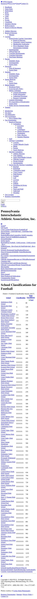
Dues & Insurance (15, 68)
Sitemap (19, 594)
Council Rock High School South (7, 478)
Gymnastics (29, 235)
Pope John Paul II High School (6, 336)
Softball (15, 183)
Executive (20, 126)
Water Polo (28, 231)
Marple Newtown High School (6, 388)
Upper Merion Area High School (7, 417)
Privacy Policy (27, 594)
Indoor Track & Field (8, 237)
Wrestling (16, 193)
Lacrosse (16, 180)
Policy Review (22, 135)
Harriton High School (8, 407)
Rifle (16, 237)
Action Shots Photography (21, 591)
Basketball (16, 168)
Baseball (16, 167)
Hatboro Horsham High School (7, 382)
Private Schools (18, 161)
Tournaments (31, 255)
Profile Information (19, 94)
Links (7, 16)
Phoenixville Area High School (7, 409)
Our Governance (10, 116)
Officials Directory (21, 263)
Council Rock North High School (7, 472)
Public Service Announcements (19, 105)
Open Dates (9, 9)
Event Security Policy (16, 89)
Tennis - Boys (10, 246)
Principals (8, 66)
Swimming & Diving (20, 185)
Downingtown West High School (7, 518)
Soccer (15, 181)
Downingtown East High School (7, 525)
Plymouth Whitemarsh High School (8, 459)
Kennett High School (8, 367)
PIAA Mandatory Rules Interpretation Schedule (21, 47)
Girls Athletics (17, 155)
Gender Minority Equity (21, 144)
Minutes (11, 35)
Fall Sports (4, 228)
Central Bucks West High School (7, 482)
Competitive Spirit (19, 170)
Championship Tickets (8, 278)
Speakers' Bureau (10, 24)
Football (15, 176)
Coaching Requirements (17, 53)
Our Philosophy (10, 114)
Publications (9, 11)
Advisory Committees (16, 141)
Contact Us (24, 3)
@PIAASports (7, 2)
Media (15, 146)
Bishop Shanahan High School (6, 324)
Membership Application (21, 44)
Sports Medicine (10, 79)
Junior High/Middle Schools (22, 157)
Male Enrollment (31, 296)
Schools (3, 248)
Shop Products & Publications (10, 276)
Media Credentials (15, 90)
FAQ (2, 263)
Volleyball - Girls (19, 231)
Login (3, 204)
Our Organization (10, 120)
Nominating (21, 133)
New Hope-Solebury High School (7, 321)
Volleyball (16, 191)
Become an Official (20, 259)
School (8, 298)
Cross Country (18, 172)
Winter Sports (5, 233)
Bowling (10, 235)
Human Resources (23, 131)
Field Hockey (17, 174)
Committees (17, 124)
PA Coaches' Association (9, 255)
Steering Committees (16, 152)
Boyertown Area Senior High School (7, 529)
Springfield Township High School (8, 328)
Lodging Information (16, 100)
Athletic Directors (10, 31)
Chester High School (7, 420)
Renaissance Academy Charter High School (8, 315)
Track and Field (18, 189)
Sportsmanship (14, 50)
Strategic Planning (23, 137)
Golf (14, 178)
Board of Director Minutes (13, 27)
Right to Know (10, 26)
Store (2, 272)
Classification (20, 298)
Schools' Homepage (7, 250)
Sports (3, 226)
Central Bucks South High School (7, 510)
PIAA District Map (15, 118)
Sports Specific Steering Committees (21, 165)
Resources (4, 3)
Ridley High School (7, 475)
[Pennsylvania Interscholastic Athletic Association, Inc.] (3, 206)
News (7, 18)
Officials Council (18, 159)
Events (7, 20)
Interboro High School (8, 365)
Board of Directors (11, 33)
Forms (7, 14)
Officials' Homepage (7, 259)
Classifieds (8, 22)
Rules (7, 13)
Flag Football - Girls (13, 242)
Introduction (9, 111)
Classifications (18, 250)
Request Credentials (19, 98)
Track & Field (19, 246)
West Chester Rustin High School (7, 362)
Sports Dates (13, 64)
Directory (26, 250)
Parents (7, 59)
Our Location (9, 194)
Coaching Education (15, 55)
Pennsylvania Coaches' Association (20, 38)
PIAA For (11, 3)
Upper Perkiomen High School (6, 392)
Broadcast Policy (14, 87)
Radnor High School (7, 351)
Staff (10, 139)
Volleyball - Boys (29, 246)
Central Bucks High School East (7, 502)
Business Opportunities (12, 196)
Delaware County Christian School (6, 311)
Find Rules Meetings (16, 57)
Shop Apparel (5, 274)
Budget (19, 128)
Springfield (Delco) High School (7, 423)
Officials (3, 257)
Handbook (8, 7)
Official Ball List (14, 51)
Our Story (8, 113)
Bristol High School (7, 318)
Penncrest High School (8, 385)
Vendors (7, 107)
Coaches (7, 37)
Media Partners (10, 85)
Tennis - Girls (9, 231)
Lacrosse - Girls (25, 242)
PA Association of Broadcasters (19, 102)
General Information (19, 92)
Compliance (21, 129)
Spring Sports (5, 241)
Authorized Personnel (20, 96)
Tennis (15, 187)
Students (7, 72)
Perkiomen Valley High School (6, 455)
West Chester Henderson (5, 443)
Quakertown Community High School (6, 467)
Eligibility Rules (14, 61)
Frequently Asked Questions (22, 42)
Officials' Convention (8, 265)
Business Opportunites (8, 594)
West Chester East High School (7, 400)
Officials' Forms (20, 265)
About (18, 3)
